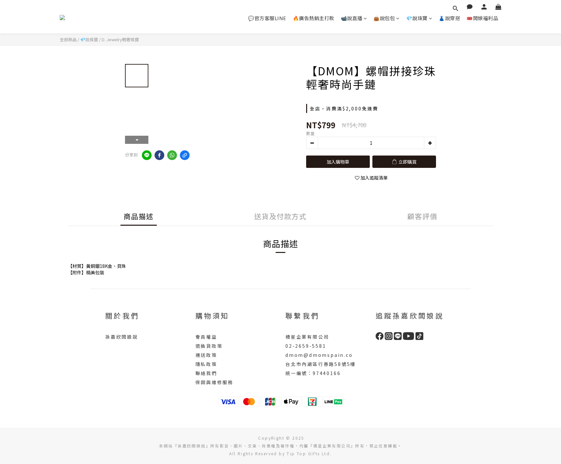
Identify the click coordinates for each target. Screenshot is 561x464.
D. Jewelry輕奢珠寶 (120, 39)
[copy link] (185, 155)
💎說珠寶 (417, 18)
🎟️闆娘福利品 (482, 18)
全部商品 (68, 39)
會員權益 (206, 336)
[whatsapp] (172, 155)
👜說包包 (384, 18)
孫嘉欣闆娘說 (121, 336)
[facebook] (159, 155)
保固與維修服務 (214, 382)
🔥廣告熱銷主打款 (313, 18)
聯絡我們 (206, 373)
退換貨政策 (209, 346)
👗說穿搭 (449, 18)
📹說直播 (351, 18)
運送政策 (206, 355)
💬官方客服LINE (267, 18)
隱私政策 (206, 364)
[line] (147, 155)
